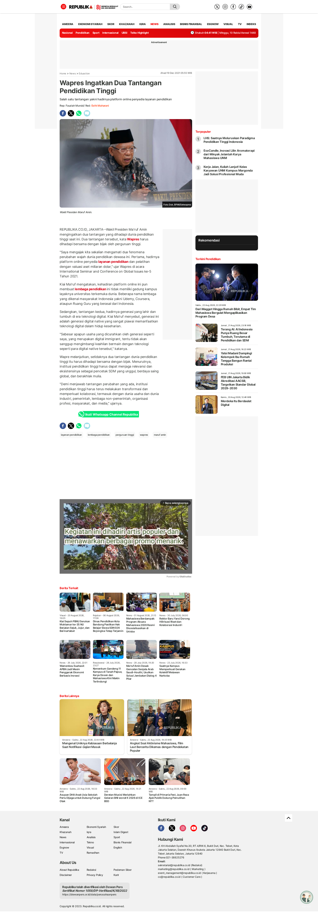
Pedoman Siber (122, 869)
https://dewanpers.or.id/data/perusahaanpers (89, 894)
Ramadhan (93, 852)
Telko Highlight (139, 32)
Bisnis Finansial (191, 24)
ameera (67, 24)
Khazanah (65, 832)
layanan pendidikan (113, 262)
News (72, 73)
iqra (142, 24)
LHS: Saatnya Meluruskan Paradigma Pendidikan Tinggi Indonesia (229, 140)
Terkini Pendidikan (208, 259)
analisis (169, 24)
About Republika (69, 869)
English (118, 847)
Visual (90, 847)
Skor (116, 826)
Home (63, 73)
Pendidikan (82, 32)
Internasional (110, 32)
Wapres (133, 239)
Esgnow (64, 847)
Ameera (64, 826)
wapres (144, 434)
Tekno (90, 842)
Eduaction (84, 73)
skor (110, 24)
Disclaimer (66, 874)
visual (228, 24)
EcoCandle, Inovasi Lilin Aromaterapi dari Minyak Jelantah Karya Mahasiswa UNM (229, 154)
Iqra (89, 832)
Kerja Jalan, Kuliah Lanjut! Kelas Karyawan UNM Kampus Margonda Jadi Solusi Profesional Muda (228, 170)
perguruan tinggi (125, 434)
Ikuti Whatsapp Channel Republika (111, 414)
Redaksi (91, 869)
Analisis (91, 837)
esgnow (213, 24)
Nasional (67, 32)
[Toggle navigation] (63, 7)
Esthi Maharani (100, 105)
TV (240, 24)
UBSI (124, 32)
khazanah (126, 24)
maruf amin (160, 434)
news (154, 24)
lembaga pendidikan (90, 289)
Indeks (251, 24)
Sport (96, 32)
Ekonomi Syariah (90, 24)
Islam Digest (121, 832)
